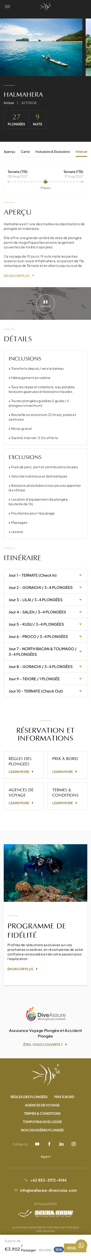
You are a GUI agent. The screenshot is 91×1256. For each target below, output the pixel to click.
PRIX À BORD (64, 1097)
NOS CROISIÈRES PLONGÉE (42, 1130)
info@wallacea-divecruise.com (48, 1190)
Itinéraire (83, 151)
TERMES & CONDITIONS (42, 1113)
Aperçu (9, 151)
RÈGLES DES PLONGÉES (29, 1097)
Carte (25, 151)
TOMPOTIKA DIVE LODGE (42, 1122)
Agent (45, 1156)
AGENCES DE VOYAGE (42, 1105)
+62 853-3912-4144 (48, 1180)
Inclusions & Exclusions (52, 151)
